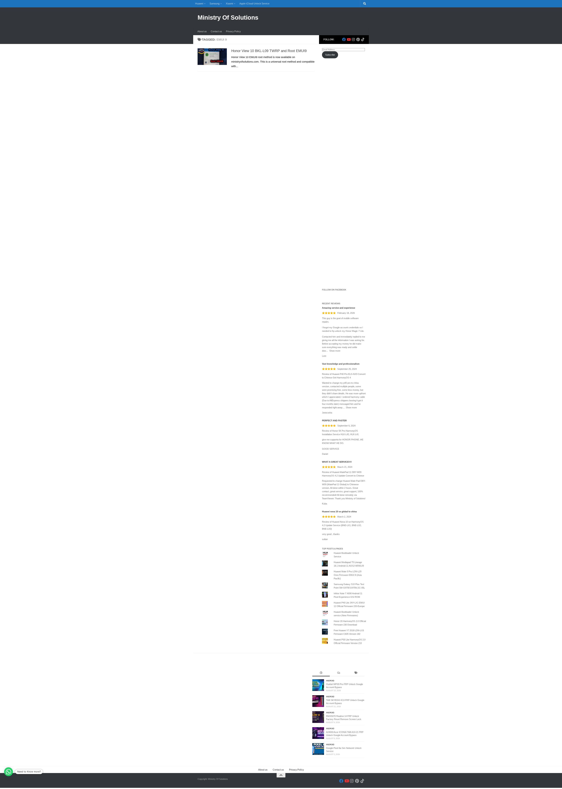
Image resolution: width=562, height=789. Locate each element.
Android (330, 681)
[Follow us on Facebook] (344, 39)
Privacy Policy (233, 31)
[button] (8, 771)
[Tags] (355, 673)
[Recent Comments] (338, 673)
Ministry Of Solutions (228, 17)
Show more (334, 351)
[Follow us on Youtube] (348, 39)
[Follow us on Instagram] (353, 39)
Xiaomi (229, 3)
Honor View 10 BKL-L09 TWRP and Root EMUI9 (269, 51)
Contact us (216, 31)
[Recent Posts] (321, 673)
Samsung (215, 3)
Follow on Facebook (334, 290)
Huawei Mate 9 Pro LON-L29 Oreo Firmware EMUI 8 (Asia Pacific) (348, 575)
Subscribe (330, 54)
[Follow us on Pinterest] (358, 39)
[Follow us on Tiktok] (362, 39)
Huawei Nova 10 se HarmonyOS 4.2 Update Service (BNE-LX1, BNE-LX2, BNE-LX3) (343, 525)
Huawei (199, 3)
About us (202, 31)
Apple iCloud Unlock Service (254, 3)
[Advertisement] (344, 114)
